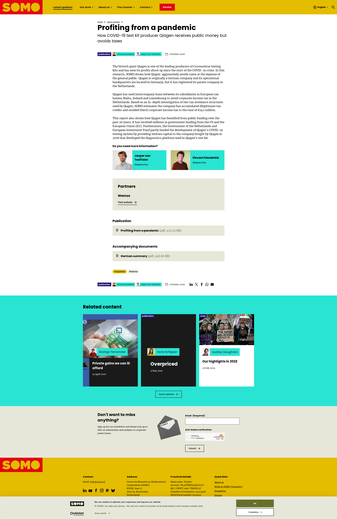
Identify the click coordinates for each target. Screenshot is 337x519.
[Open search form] (333, 7)
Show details (100, 513)
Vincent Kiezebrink (205, 158)
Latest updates (62, 7)
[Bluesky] (113, 490)
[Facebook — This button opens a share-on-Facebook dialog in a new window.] (201, 284)
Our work (85, 7)
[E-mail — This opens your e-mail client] (212, 284)
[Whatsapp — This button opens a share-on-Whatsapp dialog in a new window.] (207, 284)
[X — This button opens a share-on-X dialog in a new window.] (196, 284)
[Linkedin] (84, 490)
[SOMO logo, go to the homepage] (21, 7)
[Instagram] (101, 490)
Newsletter (220, 491)
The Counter (124, 7)
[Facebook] (96, 490)
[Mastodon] (107, 490)
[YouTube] (90, 491)
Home (100, 22)
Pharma (133, 271)
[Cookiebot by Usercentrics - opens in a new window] (77, 514)
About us (104, 7)
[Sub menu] (92, 7)
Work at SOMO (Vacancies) (228, 486)
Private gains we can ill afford (111, 365)
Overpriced (164, 364)
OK (254, 503)
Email (195, 415)
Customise (254, 512)
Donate (218, 495)
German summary (134, 256)
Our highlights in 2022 (219, 361)
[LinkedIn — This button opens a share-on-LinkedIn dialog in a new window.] (191, 284)
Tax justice (119, 271)
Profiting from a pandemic (140, 230)
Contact (145, 7)
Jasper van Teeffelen (142, 158)
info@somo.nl (97, 481)
